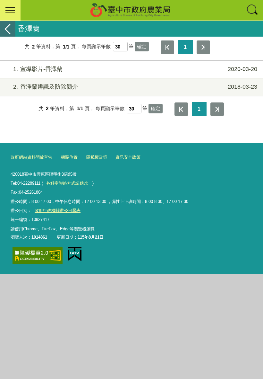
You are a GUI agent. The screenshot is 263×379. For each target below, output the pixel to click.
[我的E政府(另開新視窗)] (74, 254)
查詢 (252, 10)
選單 (10, 10)
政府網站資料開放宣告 (31, 157)
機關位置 (69, 157)
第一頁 (167, 47)
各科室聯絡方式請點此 (67, 183)
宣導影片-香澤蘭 (135, 69)
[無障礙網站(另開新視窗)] (38, 255)
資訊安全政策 (127, 157)
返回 (7, 29)
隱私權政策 (96, 157)
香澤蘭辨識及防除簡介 (135, 87)
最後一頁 (203, 47)
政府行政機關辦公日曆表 (58, 210)
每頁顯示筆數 (96, 46)
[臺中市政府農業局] (131, 10)
